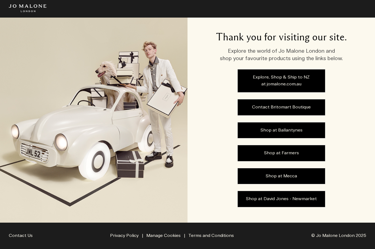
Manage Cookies (163, 236)
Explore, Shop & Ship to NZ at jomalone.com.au (281, 80)
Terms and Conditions (211, 236)
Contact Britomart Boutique (281, 107)
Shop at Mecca (281, 176)
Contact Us (21, 236)
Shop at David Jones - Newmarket (281, 199)
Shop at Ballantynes (281, 130)
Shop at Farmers (281, 153)
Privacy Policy (124, 236)
